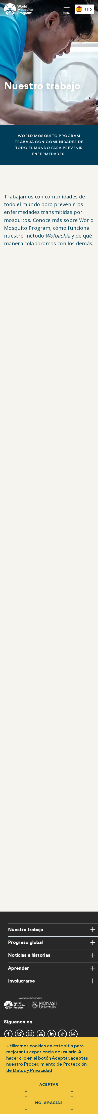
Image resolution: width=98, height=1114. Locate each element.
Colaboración (23, 863)
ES (87, 9)
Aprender (18, 968)
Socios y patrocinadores (34, 893)
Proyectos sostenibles (32, 883)
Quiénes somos (25, 428)
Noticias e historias (29, 955)
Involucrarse (21, 981)
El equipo (19, 458)
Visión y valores (25, 448)
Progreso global (25, 942)
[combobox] (84, 9)
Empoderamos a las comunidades (43, 873)
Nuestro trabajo (25, 929)
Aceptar (49, 1085)
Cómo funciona (25, 662)
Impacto (18, 672)
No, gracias (49, 1103)
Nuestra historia (26, 438)
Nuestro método (37, 652)
